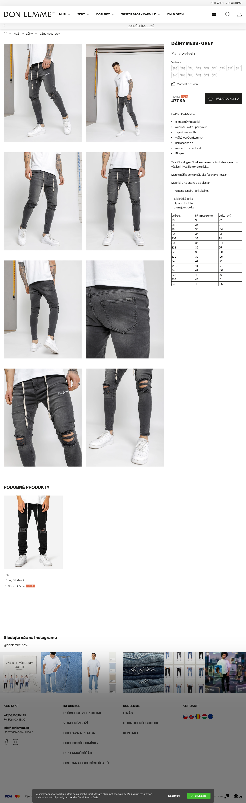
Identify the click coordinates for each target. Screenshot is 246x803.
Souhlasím (200, 795)
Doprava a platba (79, 733)
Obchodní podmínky (81, 743)
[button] (4, 25)
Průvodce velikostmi (82, 713)
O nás (128, 713)
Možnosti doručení (187, 84)
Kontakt (130, 733)
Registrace (235, 2)
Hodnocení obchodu (141, 723)
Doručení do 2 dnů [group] (123, 25)
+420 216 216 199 (15, 715)
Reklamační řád (77, 753)
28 (7, 575)
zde (96, 797)
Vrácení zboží (75, 723)
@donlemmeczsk (16, 645)
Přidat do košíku (227, 98)
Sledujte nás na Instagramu (30, 637)
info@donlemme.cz (16, 727)
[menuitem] (64, 14)
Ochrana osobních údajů (86, 763)
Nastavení (174, 796)
